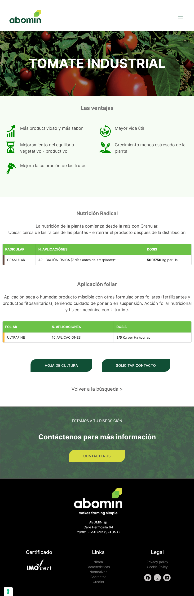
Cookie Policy (157, 567)
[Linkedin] (167, 577)
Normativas (98, 572)
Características (98, 567)
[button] (181, 16)
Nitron (98, 562)
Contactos (98, 577)
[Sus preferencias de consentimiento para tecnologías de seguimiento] (8, 591)
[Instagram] (157, 577)
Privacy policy (157, 562)
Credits (98, 582)
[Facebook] (147, 577)
